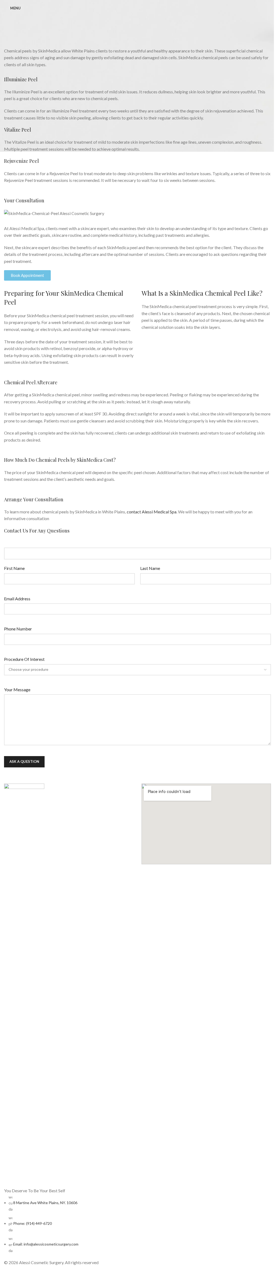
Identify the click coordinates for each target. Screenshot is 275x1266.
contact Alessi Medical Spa (151, 511)
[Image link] (24, 984)
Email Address (17, 598)
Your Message (17, 689)
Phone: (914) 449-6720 (32, 1223)
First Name (14, 568)
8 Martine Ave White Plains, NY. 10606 (45, 1202)
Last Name (150, 568)
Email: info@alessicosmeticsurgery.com (45, 1244)
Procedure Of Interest (24, 659)
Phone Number (18, 628)
